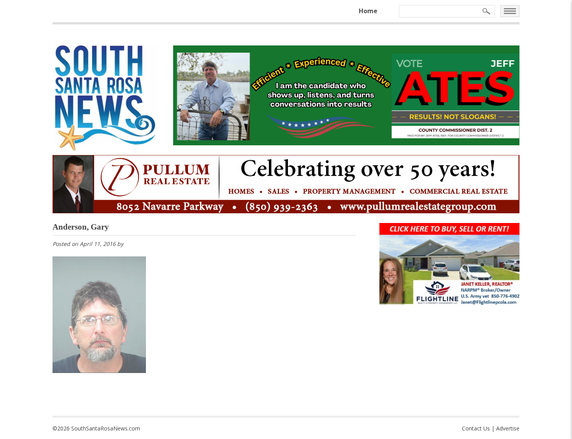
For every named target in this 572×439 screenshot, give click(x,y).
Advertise (507, 428)
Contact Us (476, 428)
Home (368, 11)
